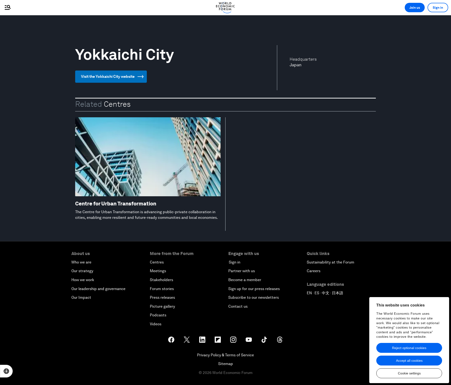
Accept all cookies (409, 360)
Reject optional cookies (409, 348)
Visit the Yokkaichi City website (108, 76)
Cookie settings (409, 373)
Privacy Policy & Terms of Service (225, 355)
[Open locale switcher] (6, 371)
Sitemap (225, 363)
